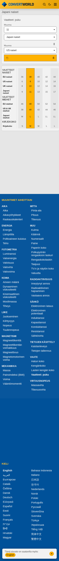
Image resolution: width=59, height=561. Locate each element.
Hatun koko (37, 361)
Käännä (35, 234)
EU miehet (8, 104)
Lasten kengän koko (42, 370)
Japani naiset (6, 91)
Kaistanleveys (39, 346)
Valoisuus (8, 262)
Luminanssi (9, 253)
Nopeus (7, 325)
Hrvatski (7, 533)
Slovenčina (37, 511)
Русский (36, 507)
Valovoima (9, 271)
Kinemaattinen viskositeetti (11, 296)
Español (7, 506)
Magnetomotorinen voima (13, 358)
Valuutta (36, 273)
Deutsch (7, 497)
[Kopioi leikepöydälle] (7, 58)
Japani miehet (6, 116)
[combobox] (28, 29)
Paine (34, 243)
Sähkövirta (37, 335)
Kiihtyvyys (8, 321)
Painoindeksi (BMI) (13, 374)
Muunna (7, 25)
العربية (6, 475)
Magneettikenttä (12, 340)
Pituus (34, 215)
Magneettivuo (10, 352)
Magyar (7, 537)
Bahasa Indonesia (41, 470)
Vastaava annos (40, 295)
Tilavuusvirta (38, 389)
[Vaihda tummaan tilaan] (49, 4)
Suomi (6, 515)
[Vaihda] (54, 44)
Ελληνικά (8, 501)
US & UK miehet (7, 109)
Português (37, 502)
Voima (6, 379)
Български (9, 479)
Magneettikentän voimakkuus (12, 346)
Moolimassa (10, 301)
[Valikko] (55, 4)
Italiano (35, 475)
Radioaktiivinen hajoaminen (40, 290)
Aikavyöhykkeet (12, 215)
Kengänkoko (38, 365)
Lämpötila (8, 234)
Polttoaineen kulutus (14, 238)
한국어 (35, 484)
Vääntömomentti (12, 383)
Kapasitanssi (38, 322)
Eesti (6, 510)
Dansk (6, 493)
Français (8, 519)
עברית (6, 524)
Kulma (35, 229)
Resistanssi (37, 331)
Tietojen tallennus (41, 350)
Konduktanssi (39, 326)
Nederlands (37, 489)
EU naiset (7, 77)
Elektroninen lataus (42, 306)
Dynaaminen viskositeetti (10, 288)
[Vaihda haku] (44, 4)
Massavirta (37, 385)
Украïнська (37, 524)
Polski (34, 498)
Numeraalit (37, 238)
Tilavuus (36, 219)
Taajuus (35, 264)
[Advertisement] (29, 162)
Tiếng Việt (37, 529)
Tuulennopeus (11, 329)
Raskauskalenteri (13, 219)
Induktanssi (37, 318)
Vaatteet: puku (40, 374)
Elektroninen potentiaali (38, 312)
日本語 (35, 479)
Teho (5, 243)
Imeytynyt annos (40, 283)
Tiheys (6, 306)
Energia (7, 229)
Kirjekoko (7, 126)
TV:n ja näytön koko (42, 268)
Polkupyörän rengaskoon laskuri (42, 254)
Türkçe (35, 520)
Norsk (34, 493)
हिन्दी (5, 528)
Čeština (7, 488)
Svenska (36, 516)
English (10, 555)
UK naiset (7, 86)
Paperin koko (38, 247)
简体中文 (36, 534)
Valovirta (8, 267)
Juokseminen (10, 316)
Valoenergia (9, 258)
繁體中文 (36, 539)
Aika (5, 210)
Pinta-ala (36, 210)
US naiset (7, 81)
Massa (6, 370)
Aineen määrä (11, 282)
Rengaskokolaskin (41, 259)
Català (6, 484)
